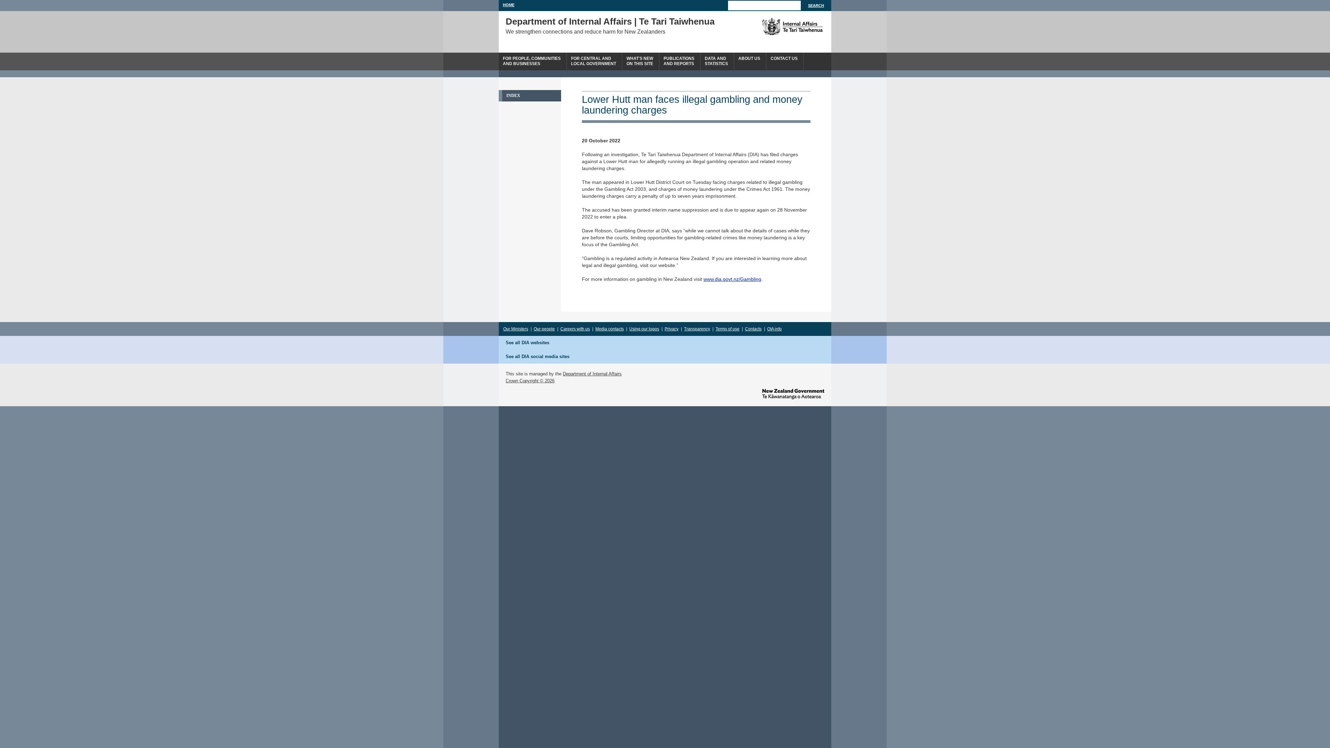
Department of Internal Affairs (592, 373)
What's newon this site (640, 61)
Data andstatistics (716, 61)
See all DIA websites (527, 342)
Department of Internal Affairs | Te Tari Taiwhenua (610, 21)
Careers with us (575, 329)
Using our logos (644, 329)
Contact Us (784, 58)
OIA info (774, 329)
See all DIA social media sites (537, 356)
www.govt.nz (793, 394)
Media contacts (609, 329)
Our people (544, 329)
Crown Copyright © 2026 (530, 380)
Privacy (672, 329)
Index (513, 95)
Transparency (697, 329)
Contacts (753, 329)
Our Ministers (515, 329)
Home (508, 5)
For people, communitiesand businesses (532, 61)
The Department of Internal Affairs (776, 26)
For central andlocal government (593, 61)
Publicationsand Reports (679, 61)
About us (749, 58)
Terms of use (727, 329)
